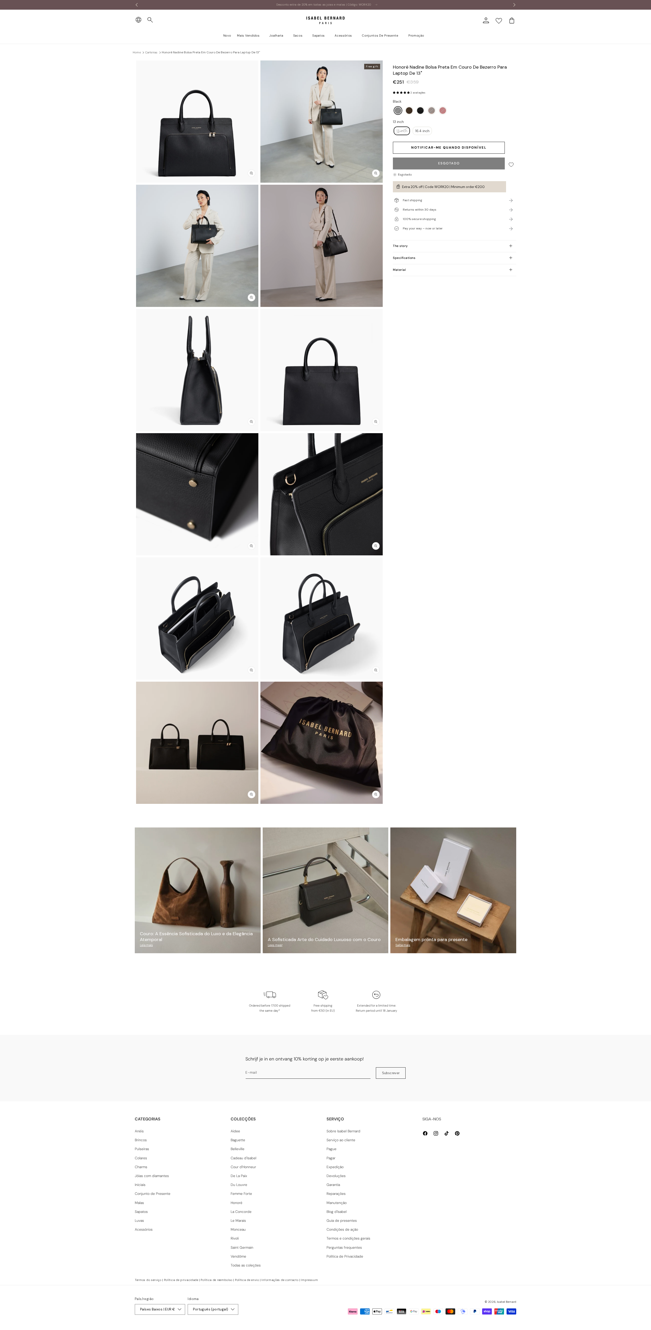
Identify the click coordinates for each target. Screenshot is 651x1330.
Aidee (235, 1131)
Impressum (309, 1280)
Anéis (139, 1131)
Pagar (331, 1158)
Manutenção (337, 1202)
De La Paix (239, 1175)
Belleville (237, 1149)
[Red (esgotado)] (443, 111)
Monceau (238, 1229)
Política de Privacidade (345, 1256)
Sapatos (141, 1211)
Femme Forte (241, 1193)
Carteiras (151, 52)
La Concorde (241, 1211)
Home (137, 52)
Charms (141, 1167)
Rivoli (235, 1238)
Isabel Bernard (506, 1302)
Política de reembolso (216, 1280)
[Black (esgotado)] (398, 111)
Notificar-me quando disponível (448, 147)
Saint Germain (242, 1247)
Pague (331, 1149)
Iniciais (140, 1184)
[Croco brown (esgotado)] (431, 111)
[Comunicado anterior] (136, 5)
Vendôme (238, 1256)
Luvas (139, 1220)
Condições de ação (342, 1229)
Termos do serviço (148, 1280)
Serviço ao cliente (341, 1140)
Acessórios (144, 1229)
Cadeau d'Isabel (243, 1158)
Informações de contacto (279, 1280)
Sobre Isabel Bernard (343, 1131)
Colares (141, 1158)
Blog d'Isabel (337, 1211)
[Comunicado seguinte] (514, 5)
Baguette (238, 1140)
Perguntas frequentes (344, 1247)
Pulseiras (142, 1149)
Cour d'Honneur (243, 1167)
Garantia (333, 1184)
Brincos (141, 1140)
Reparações (336, 1193)
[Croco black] (420, 111)
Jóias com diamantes (152, 1175)
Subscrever (391, 1073)
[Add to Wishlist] (511, 164)
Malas (139, 1202)
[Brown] (409, 111)
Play (321, 246)
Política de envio (247, 1280)
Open (325, 815)
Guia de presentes (342, 1220)
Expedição (335, 1167)
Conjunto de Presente (152, 1193)
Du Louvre (239, 1184)
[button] (150, 20)
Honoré (236, 1202)
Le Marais (238, 1220)
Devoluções (336, 1175)
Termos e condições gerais (348, 1238)
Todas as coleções (246, 1265)
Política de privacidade (181, 1280)
